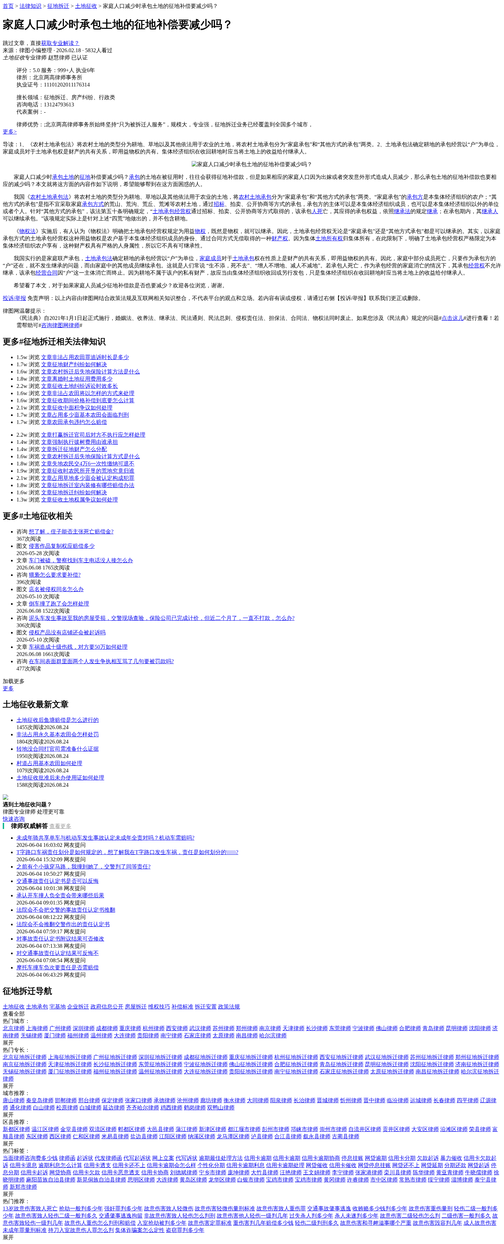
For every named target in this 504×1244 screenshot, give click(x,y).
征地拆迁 (58, 6)
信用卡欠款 (86, 1172)
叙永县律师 (317, 1136)
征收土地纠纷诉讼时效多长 (79, 386)
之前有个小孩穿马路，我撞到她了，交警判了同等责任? (83, 866)
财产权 (280, 238)
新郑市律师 (23, 1187)
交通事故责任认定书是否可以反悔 (57, 881)
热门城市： (16, 1021)
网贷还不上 (406, 1165)
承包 (134, 177)
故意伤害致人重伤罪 (281, 1208)
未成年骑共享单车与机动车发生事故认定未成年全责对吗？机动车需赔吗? (105, 838)
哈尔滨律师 (273, 1035)
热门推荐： (16, 1201)
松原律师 (67, 1107)
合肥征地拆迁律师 (296, 1064)
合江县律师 (288, 1136)
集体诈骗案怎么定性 (140, 1230)
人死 (317, 211)
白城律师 (90, 1107)
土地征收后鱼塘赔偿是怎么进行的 (57, 720)
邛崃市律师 (304, 1129)
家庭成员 (210, 258)
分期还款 (455, 1165)
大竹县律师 (264, 1172)
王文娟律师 (317, 1172)
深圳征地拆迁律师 (160, 1057)
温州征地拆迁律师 (160, 1071)
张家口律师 (138, 1100)
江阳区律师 (173, 1136)
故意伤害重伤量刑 (431, 1208)
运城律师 (421, 1100)
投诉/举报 (14, 298)
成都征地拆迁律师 (206, 1057)
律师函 (67, 1158)
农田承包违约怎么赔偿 (74, 422)
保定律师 (112, 1100)
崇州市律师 (333, 1129)
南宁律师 (171, 1035)
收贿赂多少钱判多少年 (379, 1208)
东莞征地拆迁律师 (160, 1064)
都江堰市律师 (244, 1129)
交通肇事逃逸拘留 (121, 1216)
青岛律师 (433, 1028)
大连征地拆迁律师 (206, 1071)
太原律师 (224, 1035)
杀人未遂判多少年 (357, 1216)
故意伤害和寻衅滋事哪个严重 (375, 1223)
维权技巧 (159, 1007)
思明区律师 (141, 1180)
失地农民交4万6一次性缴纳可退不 (87, 463)
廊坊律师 (211, 1100)
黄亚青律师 (450, 1172)
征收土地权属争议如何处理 (79, 500)
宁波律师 (363, 1028)
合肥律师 (410, 1028)
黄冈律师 (335, 1180)
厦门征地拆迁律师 (70, 1071)
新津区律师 (212, 1129)
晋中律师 (374, 1100)
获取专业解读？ (60, 43)
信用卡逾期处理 (285, 1165)
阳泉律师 (281, 1100)
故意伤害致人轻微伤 (168, 1208)
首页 (8, 6)
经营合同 (47, 273)
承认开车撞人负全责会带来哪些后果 (60, 895)
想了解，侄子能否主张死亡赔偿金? (71, 531)
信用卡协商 (155, 1172)
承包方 (415, 197)
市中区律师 (384, 1180)
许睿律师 (358, 1180)
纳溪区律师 (201, 1136)
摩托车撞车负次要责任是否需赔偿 (57, 967)
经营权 (476, 265)
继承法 (402, 211)
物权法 (27, 231)
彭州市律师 (275, 1129)
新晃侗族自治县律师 (101, 1180)
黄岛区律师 (193, 1180)
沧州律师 (188, 1100)
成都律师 (107, 1028)
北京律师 (14, 1028)
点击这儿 (453, 318)
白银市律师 (251, 1180)
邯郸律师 (66, 1100)
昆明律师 (457, 1028)
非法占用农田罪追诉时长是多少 (85, 357)
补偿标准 (182, 1007)
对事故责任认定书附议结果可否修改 (60, 939)
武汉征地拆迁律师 (387, 1057)
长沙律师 (317, 1028)
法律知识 (30, 6)
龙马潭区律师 (233, 1136)
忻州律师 (351, 1100)
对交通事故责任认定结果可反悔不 (57, 953)
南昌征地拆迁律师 (437, 1071)
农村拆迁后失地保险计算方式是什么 (90, 456)
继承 (432, 211)
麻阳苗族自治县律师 (50, 1180)
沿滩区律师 (454, 1129)
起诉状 (85, 1158)
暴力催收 (451, 1158)
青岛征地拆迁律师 (341, 1064)
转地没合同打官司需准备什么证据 (57, 749)
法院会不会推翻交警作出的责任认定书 (63, 924)
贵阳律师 (148, 1035)
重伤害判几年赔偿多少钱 (263, 1223)
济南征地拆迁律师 (477, 1064)
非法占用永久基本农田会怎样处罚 (57, 734)
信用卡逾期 (258, 1158)
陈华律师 (424, 1172)
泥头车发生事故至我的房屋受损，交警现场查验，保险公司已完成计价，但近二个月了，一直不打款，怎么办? (162, 618)
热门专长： (16, 1050)
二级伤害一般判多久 (466, 1216)
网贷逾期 (376, 1158)
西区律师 (60, 1136)
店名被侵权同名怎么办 (56, 589)
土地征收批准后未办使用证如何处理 (60, 778)
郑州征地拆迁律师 (477, 1057)
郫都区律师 (131, 1129)
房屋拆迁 (136, 1007)
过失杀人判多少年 (311, 1216)
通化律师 (21, 1107)
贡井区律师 (396, 1129)
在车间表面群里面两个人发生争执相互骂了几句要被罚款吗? (101, 661)
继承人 (490, 211)
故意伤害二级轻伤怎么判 (410, 1216)
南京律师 (270, 1028)
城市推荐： (16, 1093)
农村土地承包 (255, 197)
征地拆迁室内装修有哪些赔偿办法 (87, 485)
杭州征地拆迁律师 (296, 1057)
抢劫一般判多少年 (81, 1208)
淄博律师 (462, 1180)
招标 (219, 204)
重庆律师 (130, 1028)
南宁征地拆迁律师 (296, 1071)
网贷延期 (432, 1165)
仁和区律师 (86, 1136)
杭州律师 (154, 1028)
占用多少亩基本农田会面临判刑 (85, 415)
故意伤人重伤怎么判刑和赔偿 (100, 1223)
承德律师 (165, 1100)
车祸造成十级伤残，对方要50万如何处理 (78, 647)
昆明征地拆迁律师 (387, 1064)
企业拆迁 (78, 1007)
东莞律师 (340, 1028)
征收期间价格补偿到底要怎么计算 (87, 400)
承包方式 (93, 204)
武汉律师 (200, 1028)
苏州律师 (224, 1028)
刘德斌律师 (183, 1172)
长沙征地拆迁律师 (115, 1064)
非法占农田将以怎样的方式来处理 (87, 393)
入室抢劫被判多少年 (162, 1223)
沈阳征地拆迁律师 (432, 1064)
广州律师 (60, 1028)
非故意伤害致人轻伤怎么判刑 (179, 1216)
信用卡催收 (343, 1165)
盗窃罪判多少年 (185, 1230)
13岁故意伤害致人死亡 (30, 1208)
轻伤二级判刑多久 (317, 1223)
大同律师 (258, 1100)
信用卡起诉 (34, 1172)
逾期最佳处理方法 (221, 1158)
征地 (85, 177)
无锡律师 (32, 1035)
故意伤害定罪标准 (210, 1223)
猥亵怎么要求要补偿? (55, 575)
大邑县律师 (160, 1129)
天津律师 (293, 1028)
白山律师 (44, 1107)
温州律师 (101, 1035)
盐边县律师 (144, 1136)
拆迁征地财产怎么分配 (74, 449)
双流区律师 (103, 1129)
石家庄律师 (197, 1035)
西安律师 (177, 1028)
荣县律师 (480, 1129)
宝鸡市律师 (279, 1180)
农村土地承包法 (49, 197)
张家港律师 (369, 1172)
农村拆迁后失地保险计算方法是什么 (90, 372)
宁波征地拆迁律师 (206, 1064)
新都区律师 (16, 1129)
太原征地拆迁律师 (392, 1071)
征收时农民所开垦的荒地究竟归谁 (87, 471)
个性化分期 (211, 1165)
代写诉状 (186, 1158)
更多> (10, 132)
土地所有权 (329, 238)
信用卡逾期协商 (321, 1158)
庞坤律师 (239, 1172)
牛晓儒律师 (478, 1172)
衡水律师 (234, 1100)
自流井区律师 (364, 1129)
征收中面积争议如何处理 (76, 408)
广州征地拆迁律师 (115, 1057)
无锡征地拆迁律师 (25, 1071)
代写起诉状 (137, 1158)
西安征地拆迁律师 (341, 1057)
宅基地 (57, 1007)
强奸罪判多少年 (123, 1208)
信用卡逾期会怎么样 (171, 1165)
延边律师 (114, 1107)
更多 (8, 688)
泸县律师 (262, 1136)
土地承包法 (98, 258)
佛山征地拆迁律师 (251, 1064)
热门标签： (16, 1151)
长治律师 (304, 1100)
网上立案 (163, 1158)
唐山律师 (14, 1100)
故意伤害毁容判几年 (437, 1223)
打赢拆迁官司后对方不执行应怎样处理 (93, 435)
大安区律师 (425, 1129)
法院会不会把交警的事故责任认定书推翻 (65, 910)
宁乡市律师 (212, 1172)
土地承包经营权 (172, 211)
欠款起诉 (428, 1158)
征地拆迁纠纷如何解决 (74, 492)
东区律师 (37, 1136)
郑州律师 (247, 1028)
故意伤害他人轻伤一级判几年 (252, 1216)
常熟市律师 (413, 1180)
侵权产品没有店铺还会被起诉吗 (67, 632)
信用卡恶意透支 (120, 1172)
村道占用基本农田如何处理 (49, 763)
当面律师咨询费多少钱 (30, 1158)
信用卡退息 (23, 1165)
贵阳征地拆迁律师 (251, 1071)
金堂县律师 (74, 1129)
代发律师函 (108, 1158)
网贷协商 (60, 1172)
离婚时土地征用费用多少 (76, 379)
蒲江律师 (186, 1129)
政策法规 (229, 1007)
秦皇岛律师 (39, 1100)
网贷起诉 (479, 1165)
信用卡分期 (402, 1158)
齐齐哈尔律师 (142, 1107)
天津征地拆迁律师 (70, 1064)
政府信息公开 (107, 1007)
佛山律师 (387, 1028)
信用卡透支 (97, 1165)
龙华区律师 (222, 1180)
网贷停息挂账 (374, 1165)
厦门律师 (55, 1035)
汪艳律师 (291, 1172)
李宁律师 (343, 1172)
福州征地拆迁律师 (115, 1071)
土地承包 (243, 258)
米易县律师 (115, 1136)
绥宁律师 (439, 1180)
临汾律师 (398, 1100)
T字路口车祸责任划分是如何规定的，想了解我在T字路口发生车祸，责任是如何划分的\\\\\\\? (127, 852)
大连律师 (125, 1035)
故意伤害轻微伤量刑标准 (225, 1208)
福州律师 (78, 1035)
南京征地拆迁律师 (25, 1064)
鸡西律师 (171, 1107)
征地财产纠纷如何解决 (74, 364)
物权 (200, 231)
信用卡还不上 (128, 1165)
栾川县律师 (397, 1172)
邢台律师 (89, 1100)
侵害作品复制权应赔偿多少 (62, 546)
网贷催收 (317, 1165)
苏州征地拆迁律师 (432, 1057)
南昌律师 (247, 1035)
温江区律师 (45, 1129)
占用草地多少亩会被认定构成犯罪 (87, 478)
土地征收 (86, 6)
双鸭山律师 (221, 1107)
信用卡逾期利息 (245, 1165)
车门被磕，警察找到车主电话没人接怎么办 (81, 560)
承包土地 (63, 177)
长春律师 (444, 1100)
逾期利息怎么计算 (60, 1165)
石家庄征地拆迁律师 (344, 1071)
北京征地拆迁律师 (25, 1057)
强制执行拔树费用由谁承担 (79, 442)
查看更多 (60, 826)
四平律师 (468, 1100)
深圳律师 (84, 1028)
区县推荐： (16, 1122)
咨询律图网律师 (60, 325)
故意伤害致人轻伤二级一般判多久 (56, 1216)
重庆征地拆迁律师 (251, 1057)
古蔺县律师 (345, 1136)
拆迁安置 (206, 1007)
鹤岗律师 (195, 1107)
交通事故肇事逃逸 (329, 1208)
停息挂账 (352, 1158)
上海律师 (37, 1028)
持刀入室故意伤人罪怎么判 (81, 1230)
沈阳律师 (480, 1028)
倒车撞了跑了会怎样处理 (59, 604)
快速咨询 (14, 819)
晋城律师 (328, 1100)
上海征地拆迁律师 (70, 1057)
